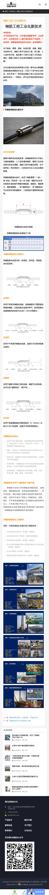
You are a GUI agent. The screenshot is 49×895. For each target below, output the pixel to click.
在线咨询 (14, 893)
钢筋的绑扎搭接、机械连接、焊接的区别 (23, 717)
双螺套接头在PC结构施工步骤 (20, 721)
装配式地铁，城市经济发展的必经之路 (25, 766)
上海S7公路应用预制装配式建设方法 (25, 776)
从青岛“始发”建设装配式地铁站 (23, 745)
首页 (6, 11)
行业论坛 (12, 11)
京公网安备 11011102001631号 (31, 884)
